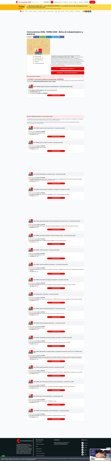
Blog (37, 446)
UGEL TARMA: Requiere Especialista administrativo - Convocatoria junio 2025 (49, 308)
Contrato (65, 2)
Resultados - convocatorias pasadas (67, 72)
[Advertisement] (55, 21)
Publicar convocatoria (40, 444)
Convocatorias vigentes (66, 68)
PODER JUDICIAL (50, 11)
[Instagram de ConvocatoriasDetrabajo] (88, 11)
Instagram (86, 445)
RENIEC (44, 11)
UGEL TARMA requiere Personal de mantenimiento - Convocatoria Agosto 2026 (52, 86)
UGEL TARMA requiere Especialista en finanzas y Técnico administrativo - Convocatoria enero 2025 (53, 381)
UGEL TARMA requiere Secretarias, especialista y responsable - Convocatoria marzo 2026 (51, 189)
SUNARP (30, 11)
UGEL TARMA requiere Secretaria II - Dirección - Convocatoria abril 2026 (48, 142)
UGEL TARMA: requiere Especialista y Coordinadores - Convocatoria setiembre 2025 (50, 264)
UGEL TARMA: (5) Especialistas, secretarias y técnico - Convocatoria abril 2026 (49, 174)
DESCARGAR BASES (56, 95)
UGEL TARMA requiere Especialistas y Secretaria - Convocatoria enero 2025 (48, 367)
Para (70, 2)
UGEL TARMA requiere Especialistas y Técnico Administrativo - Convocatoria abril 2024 (51, 410)
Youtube (85, 454)
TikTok (85, 452)
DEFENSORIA (77, 11)
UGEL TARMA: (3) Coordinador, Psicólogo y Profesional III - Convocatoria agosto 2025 (50, 279)
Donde (75, 2)
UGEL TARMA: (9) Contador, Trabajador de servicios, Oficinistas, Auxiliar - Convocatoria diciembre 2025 (54, 235)
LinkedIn (85, 447)
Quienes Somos (39, 441)
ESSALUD (35, 11)
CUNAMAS (40, 11)
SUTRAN (62, 11)
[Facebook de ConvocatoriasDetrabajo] (86, 11)
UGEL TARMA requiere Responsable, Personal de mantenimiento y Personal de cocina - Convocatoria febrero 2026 (56, 221)
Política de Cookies (31, 459)
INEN (56, 11)
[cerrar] (90, 7)
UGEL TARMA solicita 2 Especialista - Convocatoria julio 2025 (45, 294)
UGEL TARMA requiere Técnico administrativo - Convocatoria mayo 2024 (48, 396)
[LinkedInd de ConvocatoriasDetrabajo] (90, 11)
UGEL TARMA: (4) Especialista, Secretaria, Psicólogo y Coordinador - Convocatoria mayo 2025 (52, 337)
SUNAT (26, 11)
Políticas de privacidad (40, 455)
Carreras (81, 2)
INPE (59, 11)
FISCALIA (67, 11)
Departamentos (39, 448)
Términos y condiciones (40, 453)
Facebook (85, 443)
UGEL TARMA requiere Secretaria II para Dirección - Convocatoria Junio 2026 (49, 128)
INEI (23, 11)
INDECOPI (72, 11)
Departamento (57, 2)
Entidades (86, 2)
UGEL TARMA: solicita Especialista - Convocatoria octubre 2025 (46, 249)
